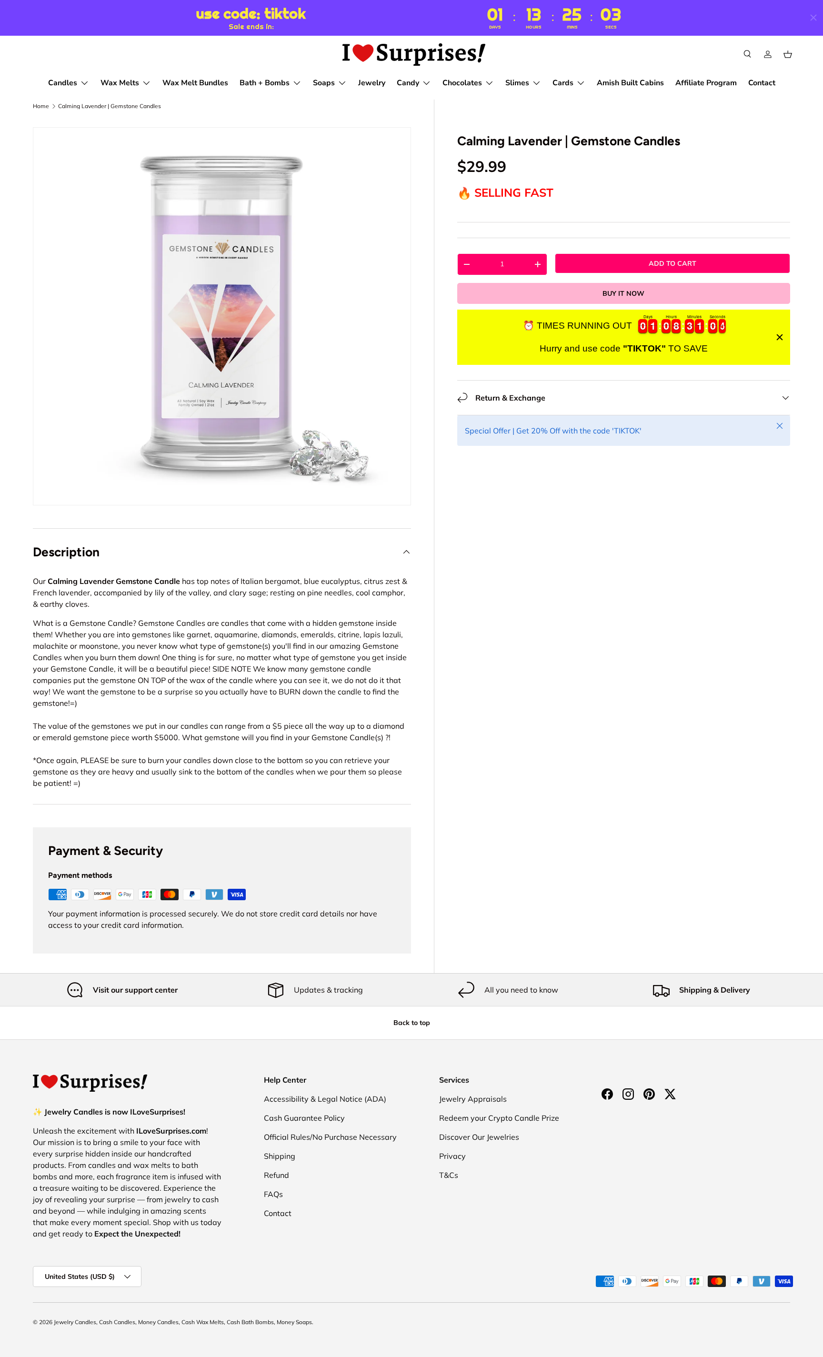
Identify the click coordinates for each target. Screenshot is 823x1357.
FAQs (273, 1194)
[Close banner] (779, 337)
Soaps (324, 83)
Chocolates (462, 83)
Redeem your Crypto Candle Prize (499, 1118)
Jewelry (371, 83)
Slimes (517, 83)
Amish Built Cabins (630, 83)
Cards (562, 83)
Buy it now (623, 293)
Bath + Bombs (265, 83)
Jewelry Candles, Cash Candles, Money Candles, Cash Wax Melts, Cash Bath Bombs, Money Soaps (183, 1322)
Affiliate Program (706, 83)
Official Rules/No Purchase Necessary (330, 1137)
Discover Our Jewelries (479, 1137)
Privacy (452, 1156)
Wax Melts (119, 83)
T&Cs (448, 1175)
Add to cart (672, 263)
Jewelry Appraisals (473, 1099)
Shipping (279, 1156)
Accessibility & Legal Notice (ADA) (325, 1099)
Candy (408, 83)
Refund (276, 1175)
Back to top (411, 1022)
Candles (62, 83)
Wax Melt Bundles (195, 83)
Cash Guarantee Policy (304, 1118)
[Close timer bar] (813, 17)
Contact (761, 83)
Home (41, 106)
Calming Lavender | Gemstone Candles (109, 106)
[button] (788, 54)
